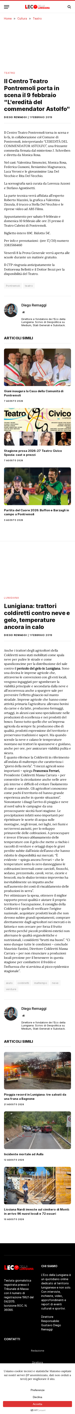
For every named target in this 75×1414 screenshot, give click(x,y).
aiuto (9, 982)
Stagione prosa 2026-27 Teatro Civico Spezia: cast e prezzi (33, 453)
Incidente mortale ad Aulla (23, 1154)
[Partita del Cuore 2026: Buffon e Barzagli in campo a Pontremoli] (37, 486)
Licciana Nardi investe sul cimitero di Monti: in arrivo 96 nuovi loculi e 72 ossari (36, 1211)
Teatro (9, 72)
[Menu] (6, 6)
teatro (29, 285)
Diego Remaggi (15, 117)
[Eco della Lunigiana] (37, 7)
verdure (11, 989)
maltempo (40, 982)
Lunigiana (11, 597)
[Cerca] (69, 6)
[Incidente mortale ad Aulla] (37, 1130)
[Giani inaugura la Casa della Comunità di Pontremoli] (37, 367)
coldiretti (23, 982)
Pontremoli (13, 285)
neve (55, 982)
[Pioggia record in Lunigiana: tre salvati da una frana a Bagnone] (37, 1070)
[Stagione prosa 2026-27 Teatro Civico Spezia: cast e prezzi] (37, 426)
